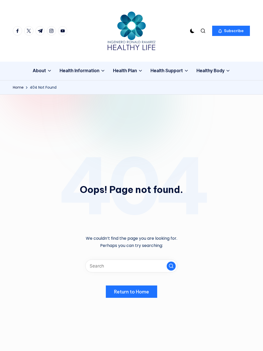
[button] (231, 30)
